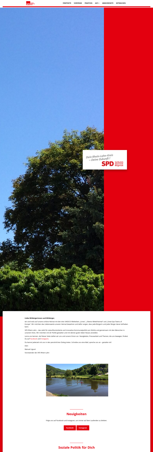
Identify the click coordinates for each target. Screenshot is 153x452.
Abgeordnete (107, 3)
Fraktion (88, 3)
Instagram (45, 339)
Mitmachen (121, 3)
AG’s (97, 3)
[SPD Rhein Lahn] (30, 3)
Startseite (67, 3)
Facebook (33, 339)
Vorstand (78, 3)
